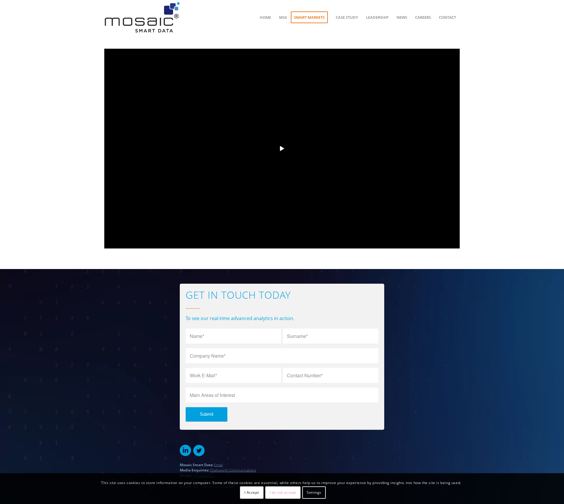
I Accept (251, 492)
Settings (314, 492)
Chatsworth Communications (233, 470)
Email (218, 464)
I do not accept (283, 492)
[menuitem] (265, 17)
